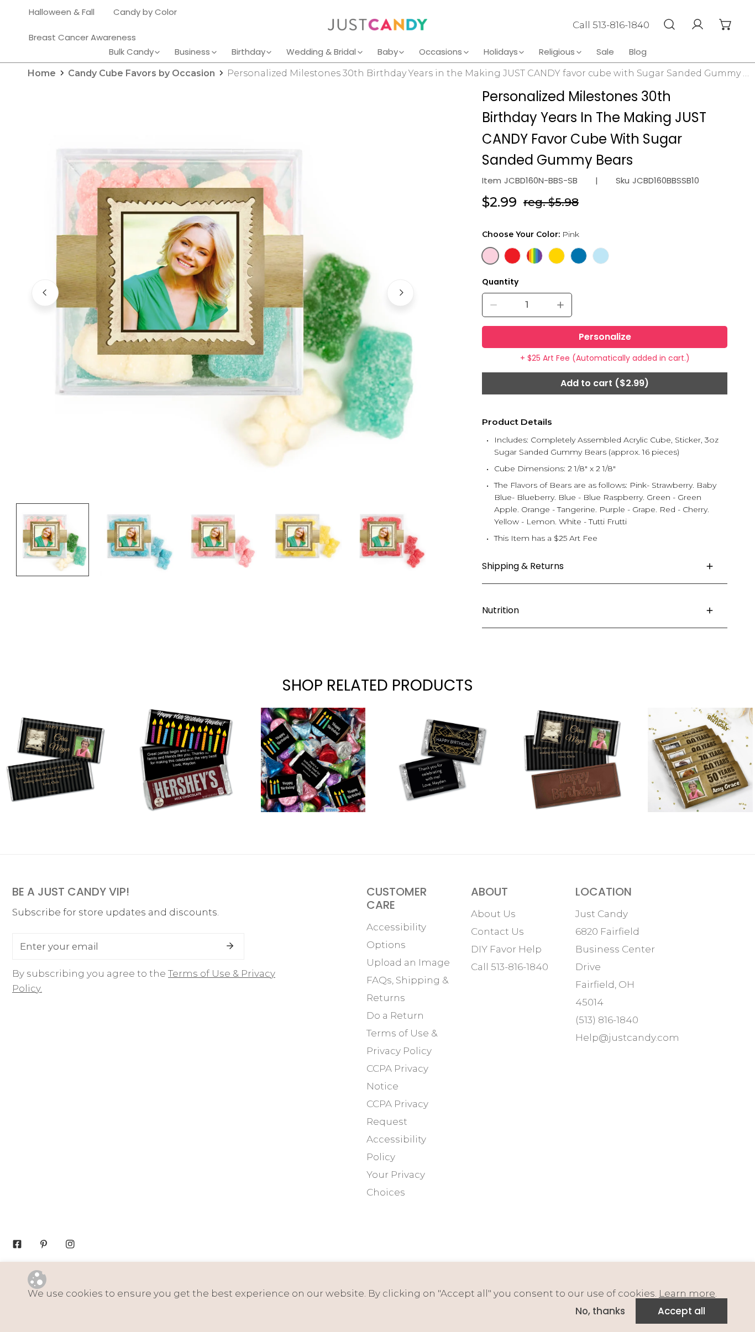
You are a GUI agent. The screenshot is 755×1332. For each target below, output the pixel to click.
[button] (725, 24)
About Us (493, 913)
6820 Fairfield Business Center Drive (615, 949)
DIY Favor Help (506, 949)
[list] (223, 291)
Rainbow (534, 256)
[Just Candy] (377, 24)
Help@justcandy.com (627, 1037)
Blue (578, 256)
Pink (490, 256)
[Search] (669, 24)
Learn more (687, 1293)
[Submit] (230, 946)
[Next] (400, 292)
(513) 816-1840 (606, 1019)
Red (512, 256)
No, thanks (600, 1311)
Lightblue (601, 256)
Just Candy (601, 913)
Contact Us (497, 931)
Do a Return (395, 1015)
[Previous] (45, 292)
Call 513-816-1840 (611, 24)
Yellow (556, 256)
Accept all (681, 1311)
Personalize (605, 336)
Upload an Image (408, 962)
